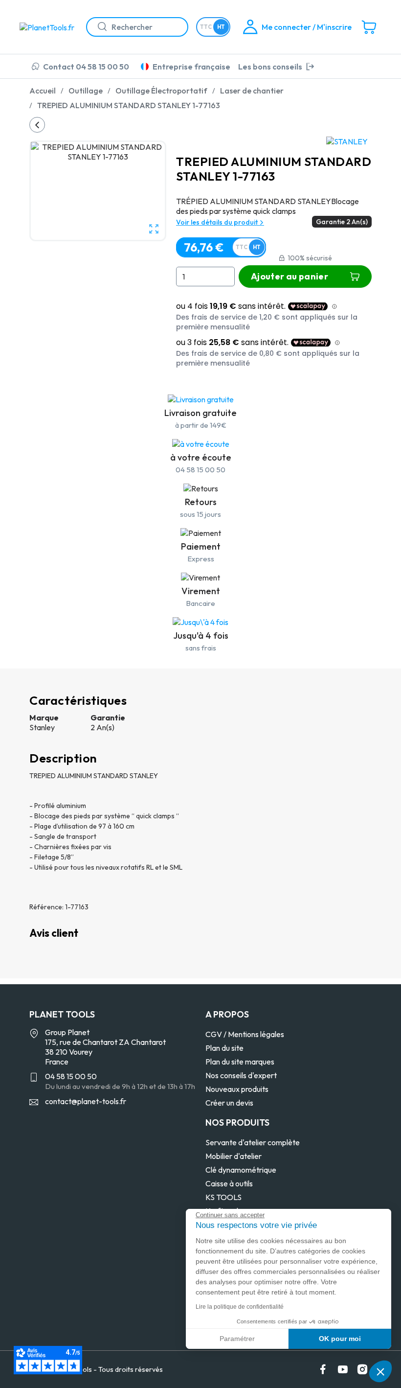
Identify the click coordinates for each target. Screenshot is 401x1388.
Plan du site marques (239, 1061)
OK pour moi (340, 1338)
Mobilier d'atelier (233, 1156)
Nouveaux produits (236, 1089)
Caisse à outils (229, 1183)
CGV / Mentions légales (244, 1034)
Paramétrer (237, 1338)
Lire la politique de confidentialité (240, 1306)
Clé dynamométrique (240, 1170)
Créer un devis (229, 1103)
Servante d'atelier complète (252, 1142)
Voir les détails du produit (217, 222)
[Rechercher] (98, 27)
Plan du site (224, 1048)
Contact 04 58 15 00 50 (86, 66)
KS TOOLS (223, 1197)
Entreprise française (191, 66)
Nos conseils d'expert (241, 1075)
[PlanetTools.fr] (49, 26)
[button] (380, 1371)
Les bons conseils (270, 66)
